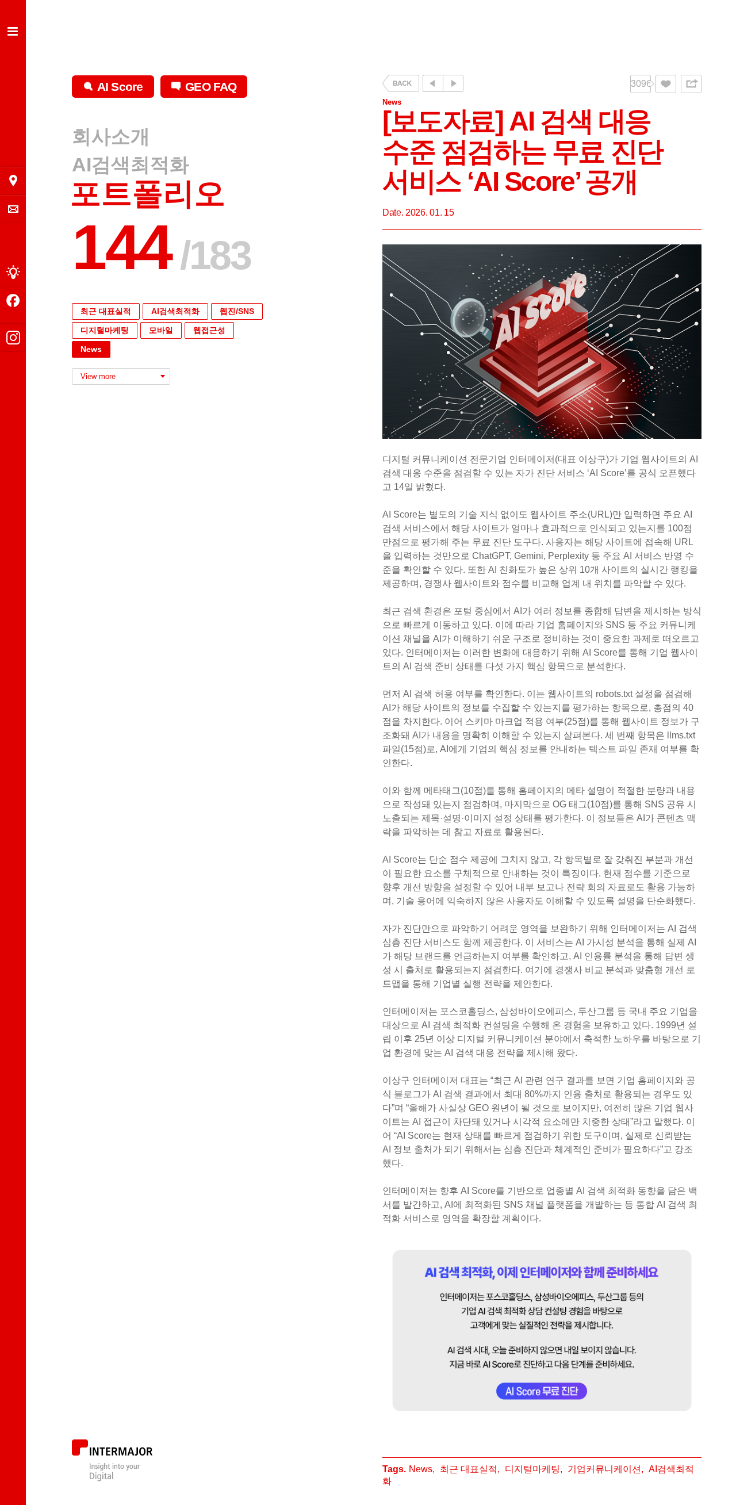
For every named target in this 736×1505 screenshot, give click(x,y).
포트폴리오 (147, 193)
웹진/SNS (237, 311)
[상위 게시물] (433, 83)
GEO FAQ (210, 86)
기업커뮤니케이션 (604, 1469)
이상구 (396, 1080)
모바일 (161, 330)
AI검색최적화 (130, 164)
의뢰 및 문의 (13, 209)
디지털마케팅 (104, 330)
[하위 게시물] (453, 83)
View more (98, 376)
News (91, 349)
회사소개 (111, 137)
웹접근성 (209, 330)
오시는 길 (13, 180)
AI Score (120, 86)
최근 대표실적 (105, 311)
